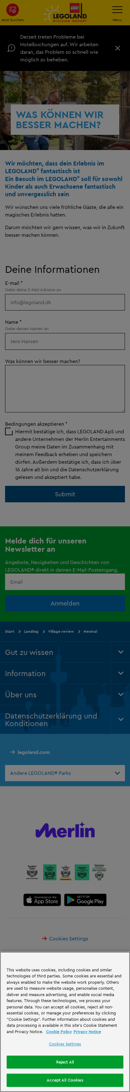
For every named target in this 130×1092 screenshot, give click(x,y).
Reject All (65, 1061)
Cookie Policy (59, 1031)
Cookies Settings (65, 1043)
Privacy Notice (87, 1031)
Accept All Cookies (65, 1080)
